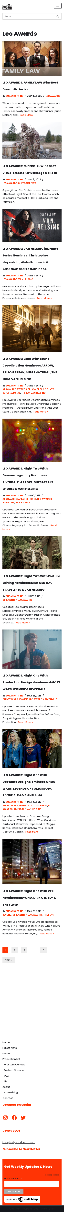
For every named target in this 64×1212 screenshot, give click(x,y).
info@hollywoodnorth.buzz (18, 1142)
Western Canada (14, 1064)
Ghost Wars (10, 699)
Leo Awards (53, 96)
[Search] (58, 16)
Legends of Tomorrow (33, 805)
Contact (7, 1098)
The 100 (25, 393)
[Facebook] (14, 1118)
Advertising (11, 1092)
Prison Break (36, 389)
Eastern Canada (14, 1070)
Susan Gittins (14, 96)
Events (6, 1053)
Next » (8, 960)
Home (6, 1042)
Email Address (13, 1178)
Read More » (27, 115)
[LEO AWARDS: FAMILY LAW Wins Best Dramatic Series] (32, 58)
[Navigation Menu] (58, 6)
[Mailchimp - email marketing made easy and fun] (22, 1202)
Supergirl (24, 183)
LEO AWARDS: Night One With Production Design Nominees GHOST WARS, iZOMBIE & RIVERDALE (31, 682)
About (6, 1087)
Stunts (49, 389)
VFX (33, 183)
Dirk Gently (9, 599)
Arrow (6, 389)
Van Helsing (25, 279)
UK (5, 1081)
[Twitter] (23, 1118)
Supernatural (11, 393)
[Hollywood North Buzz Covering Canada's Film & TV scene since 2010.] (7, 5)
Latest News (10, 1048)
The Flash (49, 914)
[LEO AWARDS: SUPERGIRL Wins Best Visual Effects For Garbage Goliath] (32, 141)
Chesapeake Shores (24, 499)
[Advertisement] (32, 1005)
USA (6, 1075)
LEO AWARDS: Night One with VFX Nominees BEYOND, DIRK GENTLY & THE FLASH (29, 898)
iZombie (23, 699)
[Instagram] (5, 1118)
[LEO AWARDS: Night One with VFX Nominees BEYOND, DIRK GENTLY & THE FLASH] (32, 861)
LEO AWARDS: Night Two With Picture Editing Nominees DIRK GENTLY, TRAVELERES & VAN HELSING (31, 583)
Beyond (6, 914)
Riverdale (8, 502)
